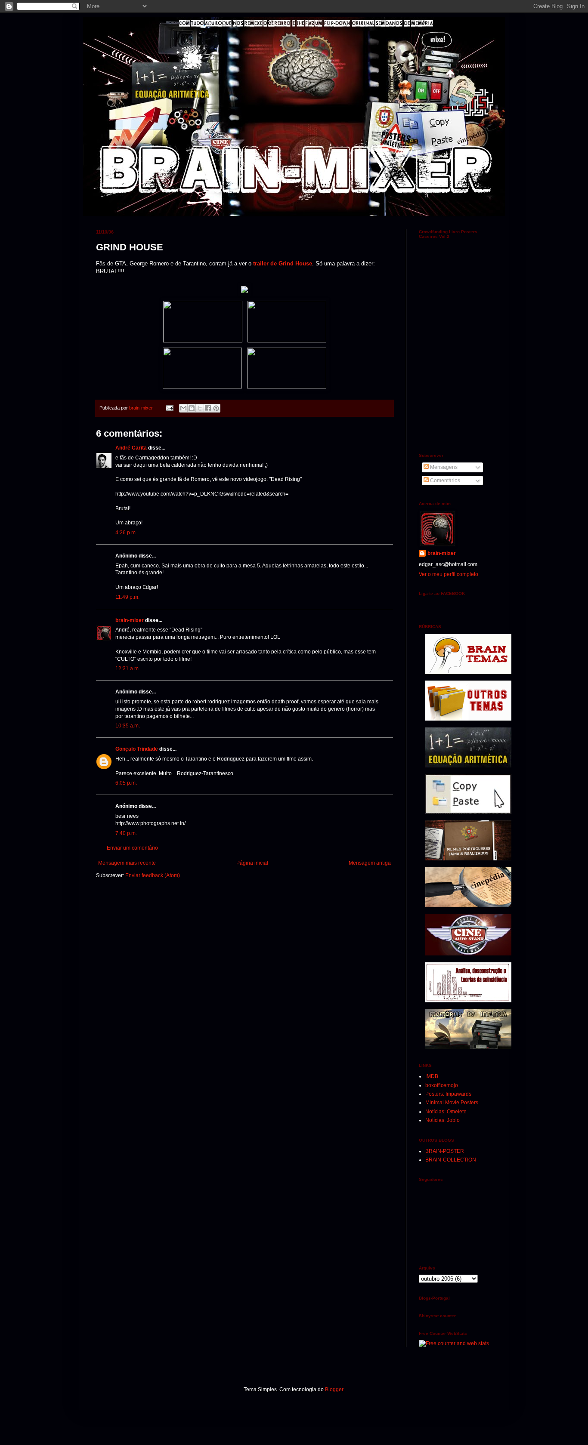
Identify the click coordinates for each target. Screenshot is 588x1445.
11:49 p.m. (127, 597)
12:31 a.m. (127, 669)
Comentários (444, 481)
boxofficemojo (441, 1085)
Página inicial (252, 863)
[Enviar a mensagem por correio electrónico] (169, 407)
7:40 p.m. (126, 833)
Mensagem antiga (370, 863)
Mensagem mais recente (127, 863)
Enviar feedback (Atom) (152, 875)
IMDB (431, 1076)
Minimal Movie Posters (451, 1103)
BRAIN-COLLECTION (450, 1160)
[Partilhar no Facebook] (208, 408)
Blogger (334, 1389)
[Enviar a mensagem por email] (183, 408)
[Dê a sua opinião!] (191, 408)
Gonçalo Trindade (136, 749)
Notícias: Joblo (442, 1120)
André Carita (131, 448)
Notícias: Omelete (446, 1112)
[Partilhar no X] (199, 408)
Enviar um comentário (132, 848)
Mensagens (443, 467)
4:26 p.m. (126, 533)
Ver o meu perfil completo (448, 574)
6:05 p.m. (126, 783)
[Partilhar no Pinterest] (216, 408)
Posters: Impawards (448, 1094)
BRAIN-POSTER (444, 1151)
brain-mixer (129, 620)
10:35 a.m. (127, 726)
